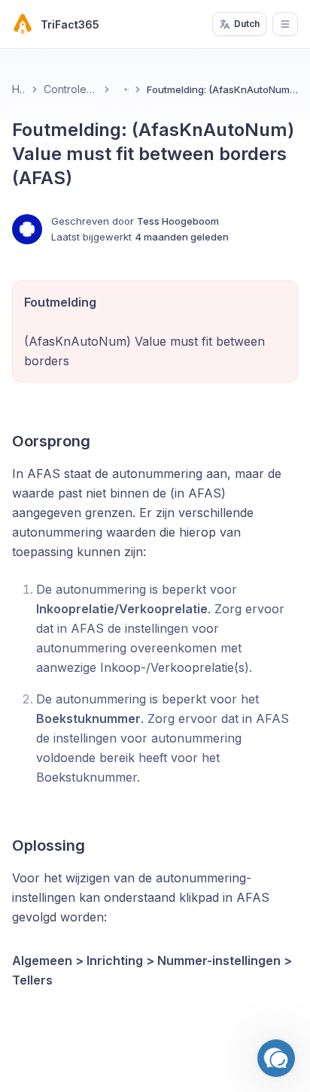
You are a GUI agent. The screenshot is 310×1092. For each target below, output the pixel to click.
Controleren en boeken (71, 89)
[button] (276, 1058)
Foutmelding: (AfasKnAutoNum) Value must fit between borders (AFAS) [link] (222, 89)
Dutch (247, 23)
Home (19, 89)
